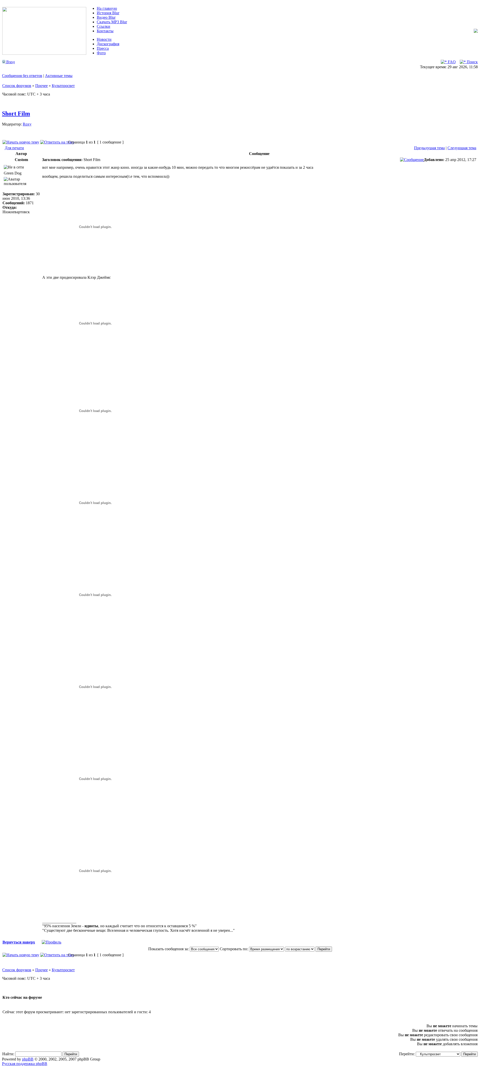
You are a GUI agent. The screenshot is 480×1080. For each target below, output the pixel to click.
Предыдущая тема (429, 148)
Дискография (108, 44)
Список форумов (16, 86)
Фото (101, 53)
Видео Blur (106, 17)
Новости (104, 39)
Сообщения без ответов (22, 76)
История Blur (108, 13)
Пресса (103, 48)
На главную (107, 8)
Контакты (105, 31)
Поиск (472, 62)
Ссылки (103, 26)
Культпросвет (63, 86)
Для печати (14, 148)
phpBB (28, 1059)
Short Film (16, 113)
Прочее (41, 86)
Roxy (27, 124)
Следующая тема (462, 148)
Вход (10, 62)
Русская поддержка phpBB (24, 1064)
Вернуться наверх (18, 942)
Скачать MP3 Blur (112, 22)
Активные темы (58, 76)
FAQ (451, 62)
